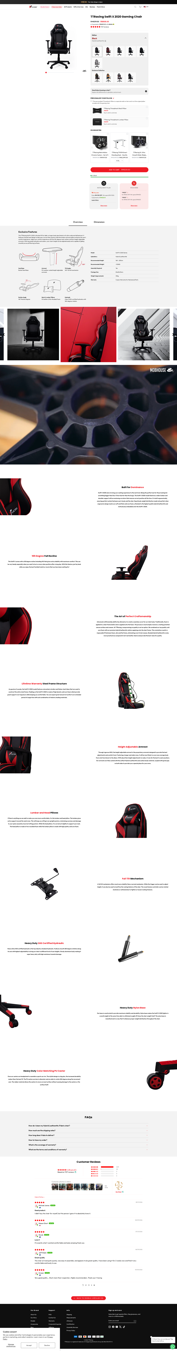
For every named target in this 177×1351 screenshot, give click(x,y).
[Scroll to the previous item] (92, 147)
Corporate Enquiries (55, 1324)
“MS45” (124, 197)
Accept (29, 1345)
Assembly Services (72, 1327)
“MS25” (124, 192)
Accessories (34, 1324)
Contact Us (52, 1318)
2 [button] (85, 1285)
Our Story (34, 1318)
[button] (96, 27)
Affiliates (51, 1327)
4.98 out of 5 (71, 1170)
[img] (39, 1202)
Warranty (52, 1321)
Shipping (69, 1314)
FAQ (50, 1314)
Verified (118, 1192)
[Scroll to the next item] (146, 147)
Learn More (95, 200)
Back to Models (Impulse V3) (89, 1298)
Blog (32, 1327)
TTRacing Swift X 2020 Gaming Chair (116, 17)
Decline (47, 1345)
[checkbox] (119, 110)
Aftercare (69, 1321)
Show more (103, 205)
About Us (33, 1314)
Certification (70, 1324)
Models (33, 1321)
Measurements (71, 1318)
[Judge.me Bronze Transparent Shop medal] (119, 1185)
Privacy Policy (71, 1330)
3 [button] (88, 1285)
